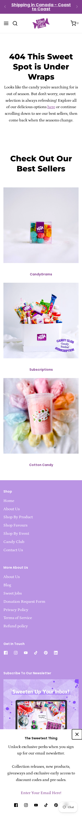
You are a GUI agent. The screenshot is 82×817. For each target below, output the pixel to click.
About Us (11, 509)
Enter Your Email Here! (41, 793)
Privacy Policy (15, 610)
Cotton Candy (41, 465)
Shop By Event (16, 533)
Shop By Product (18, 517)
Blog (7, 585)
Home (8, 501)
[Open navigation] (6, 23)
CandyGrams (41, 274)
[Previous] (5, 7)
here (51, 107)
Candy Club (13, 542)
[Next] (77, 7)
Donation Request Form (24, 601)
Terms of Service (17, 618)
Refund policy (15, 626)
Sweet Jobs (12, 593)
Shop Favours (15, 525)
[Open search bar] (16, 23)
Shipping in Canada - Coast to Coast (41, 7)
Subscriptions (41, 369)
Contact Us (13, 550)
